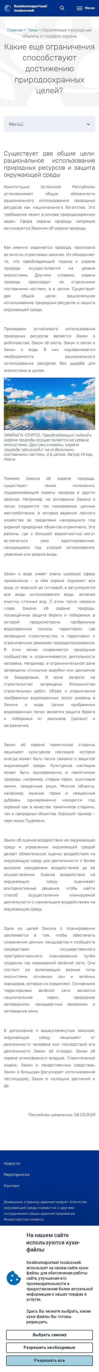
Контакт (12, 1185)
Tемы (33, 30)
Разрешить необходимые (49, 1347)
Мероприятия (16, 1174)
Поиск (62, 8)
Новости (12, 1163)
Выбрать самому (50, 1334)
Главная (15, 30)
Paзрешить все (49, 1360)
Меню (90, 8)
